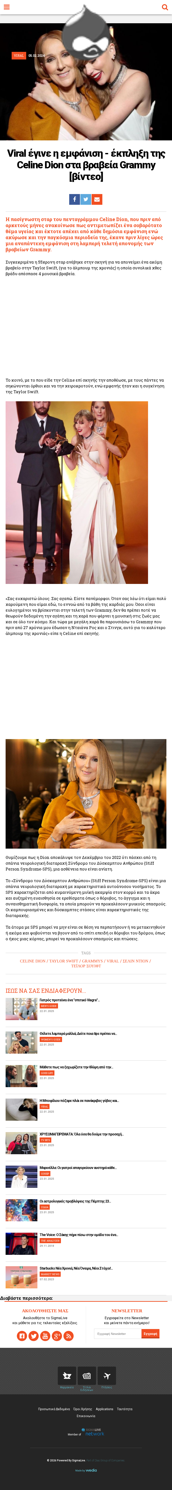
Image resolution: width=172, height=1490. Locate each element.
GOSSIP (45, 1173)
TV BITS (45, 1140)
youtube (45, 1336)
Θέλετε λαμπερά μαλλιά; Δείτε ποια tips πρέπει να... (78, 1033)
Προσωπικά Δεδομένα (54, 1409)
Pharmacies (67, 1376)
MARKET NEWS (50, 1274)
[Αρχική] (86, 59)
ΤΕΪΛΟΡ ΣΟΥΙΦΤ (86, 966)
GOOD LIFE (47, 1073)
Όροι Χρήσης (82, 1409)
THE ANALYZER (50, 1240)
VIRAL (113, 961)
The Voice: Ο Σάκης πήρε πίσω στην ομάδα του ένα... (79, 1235)
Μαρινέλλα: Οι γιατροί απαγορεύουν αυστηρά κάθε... (78, 1168)
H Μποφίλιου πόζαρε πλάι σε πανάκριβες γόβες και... (79, 1101)
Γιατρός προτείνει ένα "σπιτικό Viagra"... (70, 1000)
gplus (57, 1336)
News (87, 1376)
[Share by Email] (97, 199)
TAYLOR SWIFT (63, 961)
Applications (104, 1409)
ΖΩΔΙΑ (44, 1207)
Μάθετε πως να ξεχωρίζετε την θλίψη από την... (76, 1067)
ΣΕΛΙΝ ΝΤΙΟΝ (135, 961)
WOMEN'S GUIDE (51, 1039)
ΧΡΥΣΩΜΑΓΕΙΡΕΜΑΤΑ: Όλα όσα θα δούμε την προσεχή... (82, 1134)
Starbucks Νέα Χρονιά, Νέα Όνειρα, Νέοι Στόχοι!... (76, 1268)
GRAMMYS (92, 961)
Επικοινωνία (86, 1416)
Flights (107, 1376)
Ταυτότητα (124, 1409)
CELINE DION (32, 961)
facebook (22, 1336)
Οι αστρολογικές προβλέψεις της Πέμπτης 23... (75, 1201)
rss (68, 1336)
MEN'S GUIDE (49, 1006)
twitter (33, 1336)
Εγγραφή (150, 1334)
